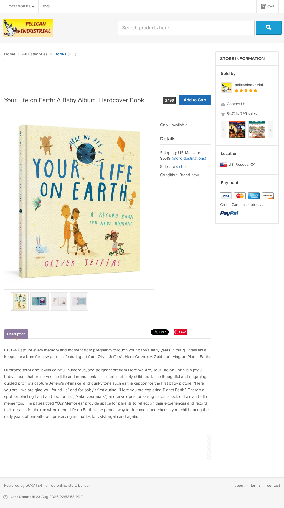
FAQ (46, 6)
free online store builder (69, 485)
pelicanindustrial (249, 84)
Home (9, 54)
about (239, 485)
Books (60, 54)
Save (182, 332)
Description (16, 334)
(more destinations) (189, 158)
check (184, 166)
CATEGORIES (20, 6)
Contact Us (236, 104)
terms (256, 485)
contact (273, 485)
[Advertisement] (105, 75)
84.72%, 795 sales (241, 114)
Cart (270, 6)
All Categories (34, 54)
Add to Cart (195, 100)
